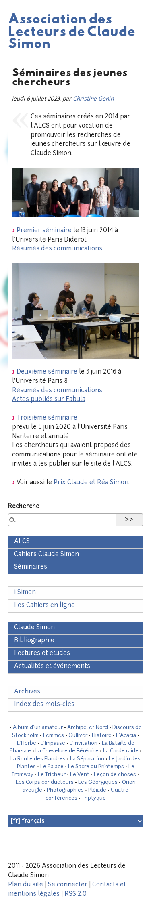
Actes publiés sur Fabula (48, 400)
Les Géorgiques (98, 782)
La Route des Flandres (38, 759)
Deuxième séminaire (47, 372)
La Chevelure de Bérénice (67, 751)
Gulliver (77, 735)
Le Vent (79, 774)
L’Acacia (126, 735)
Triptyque (94, 798)
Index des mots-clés (44, 705)
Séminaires (30, 567)
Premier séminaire (44, 231)
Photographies (65, 790)
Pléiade (97, 790)
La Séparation (87, 759)
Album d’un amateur (38, 727)
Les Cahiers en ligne (44, 606)
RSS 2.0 (75, 894)
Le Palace (52, 766)
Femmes (53, 735)
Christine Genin (93, 99)
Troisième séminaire (47, 418)
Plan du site (25, 885)
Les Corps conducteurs (45, 782)
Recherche (23, 507)
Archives (27, 692)
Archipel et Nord (87, 727)
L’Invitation (83, 743)
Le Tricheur (52, 774)
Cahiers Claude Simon (46, 555)
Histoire (102, 735)
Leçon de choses (115, 774)
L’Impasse (53, 743)
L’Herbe (26, 743)
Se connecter (67, 885)
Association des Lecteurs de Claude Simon (71, 30)
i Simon (25, 593)
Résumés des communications (57, 249)
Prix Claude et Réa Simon (91, 483)
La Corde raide (121, 751)
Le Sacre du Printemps (96, 766)
